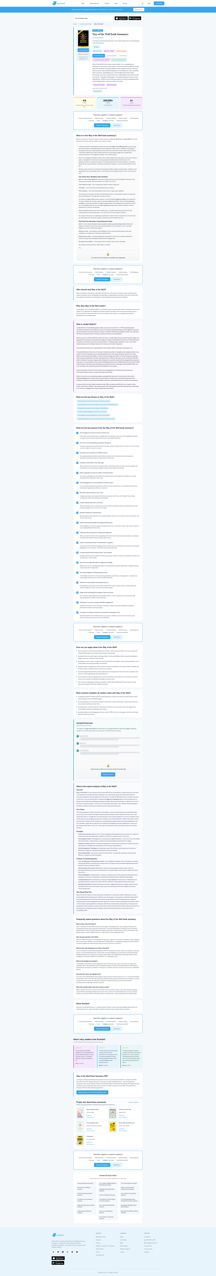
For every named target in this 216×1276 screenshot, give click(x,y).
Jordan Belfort (99, 37)
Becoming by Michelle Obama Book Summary (128, 1206)
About (83, 3)
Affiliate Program (125, 1249)
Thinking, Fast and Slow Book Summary (107, 1190)
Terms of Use (148, 1246)
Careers (122, 1252)
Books (75, 24)
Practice (107, 3)
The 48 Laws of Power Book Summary (84, 1200)
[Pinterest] (72, 1252)
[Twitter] (58, 1252)
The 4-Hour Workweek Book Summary (106, 1206)
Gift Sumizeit (99, 1249)
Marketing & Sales (111, 84)
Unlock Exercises (108, 774)
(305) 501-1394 (150, 1240)
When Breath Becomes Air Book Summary (85, 1206)
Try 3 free (159, 3)
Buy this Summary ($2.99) (102, 59)
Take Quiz (124, 55)
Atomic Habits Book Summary (85, 1183)
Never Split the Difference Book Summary (129, 1211)
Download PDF (112, 55)
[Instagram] (67, 1252)
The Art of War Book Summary (107, 1195)
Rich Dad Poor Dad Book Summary (83, 1188)
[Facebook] (53, 1252)
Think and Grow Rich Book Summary (84, 1211)
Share (97, 47)
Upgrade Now (139, 9)
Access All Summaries (120, 59)
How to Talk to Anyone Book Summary (128, 1194)
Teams (98, 1252)
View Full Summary (83, 50)
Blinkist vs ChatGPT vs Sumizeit (105, 1246)
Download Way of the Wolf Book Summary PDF (92, 1092)
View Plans (116, 125)
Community (123, 1240)
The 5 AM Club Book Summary (129, 1183)
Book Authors (124, 1246)
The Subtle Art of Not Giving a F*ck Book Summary (107, 1200)
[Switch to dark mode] (142, 3)
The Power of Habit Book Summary (106, 1211)
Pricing (125, 3)
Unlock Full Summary (102, 125)
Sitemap (146, 1252)
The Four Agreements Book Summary (84, 1194)
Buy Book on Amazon (83, 54)
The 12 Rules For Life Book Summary (106, 1217)
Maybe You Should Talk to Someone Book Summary (127, 1188)
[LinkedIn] (62, 1252)
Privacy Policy (148, 1249)
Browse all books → (134, 1102)
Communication (97, 91)
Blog (116, 3)
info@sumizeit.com (151, 1243)
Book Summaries (94, 3)
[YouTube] (77, 1252)
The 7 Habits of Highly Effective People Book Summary (107, 1184)
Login (149, 3)
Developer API (100, 1255)
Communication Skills (85, 24)
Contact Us (147, 1237)
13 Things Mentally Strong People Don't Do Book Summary (129, 1200)
